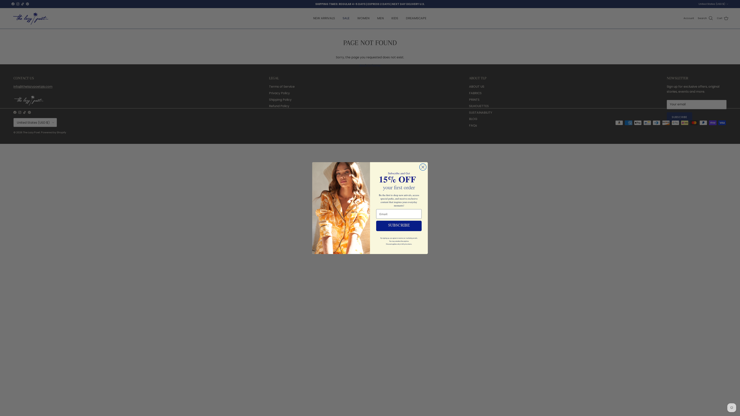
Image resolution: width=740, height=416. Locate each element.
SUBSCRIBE (399, 226)
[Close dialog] (423, 167)
